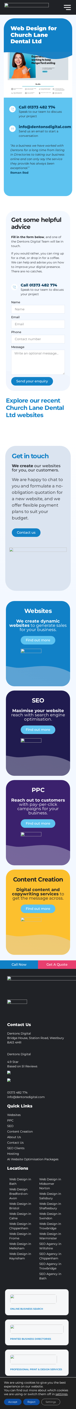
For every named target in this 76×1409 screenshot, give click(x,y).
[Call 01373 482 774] (12, 109)
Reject (31, 1401)
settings (62, 1394)
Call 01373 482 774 (37, 107)
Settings (51, 1401)
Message (17, 347)
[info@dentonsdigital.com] (12, 129)
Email (15, 317)
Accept (12, 1401)
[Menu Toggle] (67, 7)
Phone (16, 332)
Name (15, 302)
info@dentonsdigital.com (45, 126)
